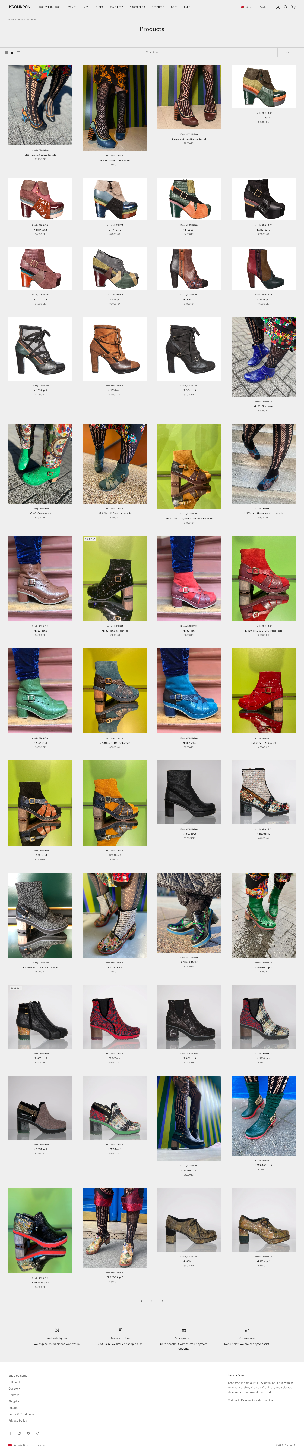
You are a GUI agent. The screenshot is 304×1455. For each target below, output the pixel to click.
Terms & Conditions (21, 1414)
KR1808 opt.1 (40, 1149)
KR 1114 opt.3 (114, 230)
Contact (13, 1395)
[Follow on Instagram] (19, 1433)
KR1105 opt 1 (189, 230)
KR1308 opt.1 (189, 299)
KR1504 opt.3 (189, 390)
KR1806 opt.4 (263, 1058)
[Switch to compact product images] (18, 52)
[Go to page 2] (162, 1301)
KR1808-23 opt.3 (40, 1282)
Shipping (14, 1401)
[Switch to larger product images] (6, 52)
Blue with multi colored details (115, 160)
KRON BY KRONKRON (49, 7)
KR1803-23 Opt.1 (114, 967)
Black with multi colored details (40, 155)
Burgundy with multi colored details (189, 139)
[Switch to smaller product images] (12, 52)
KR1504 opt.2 (115, 390)
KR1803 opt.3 (263, 833)
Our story (14, 1388)
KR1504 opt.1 (40, 390)
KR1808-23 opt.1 (189, 1170)
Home (11, 19)
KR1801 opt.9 (114, 855)
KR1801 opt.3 (189, 630)
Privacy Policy (17, 1420)
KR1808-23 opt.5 (114, 1277)
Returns (13, 1407)
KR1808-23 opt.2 (263, 1165)
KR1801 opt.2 (40, 630)
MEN (86, 7)
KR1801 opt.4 (40, 743)
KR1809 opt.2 (263, 1261)
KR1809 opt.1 (189, 1261)
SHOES (99, 7)
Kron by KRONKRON (40, 150)
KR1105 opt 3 (40, 299)
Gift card (14, 1382)
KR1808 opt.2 (115, 1149)
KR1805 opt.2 (40, 1058)
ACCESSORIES (137, 7)
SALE (187, 7)
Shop (20, 19)
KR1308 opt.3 (263, 299)
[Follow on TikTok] (37, 1433)
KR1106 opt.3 (114, 299)
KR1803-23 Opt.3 (263, 967)
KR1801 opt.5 (189, 743)
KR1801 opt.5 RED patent (263, 743)
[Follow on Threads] (28, 1433)
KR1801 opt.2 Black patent (115, 630)
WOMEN (72, 7)
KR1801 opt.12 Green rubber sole (115, 513)
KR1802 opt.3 (189, 833)
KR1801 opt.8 (40, 855)
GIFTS (174, 7)
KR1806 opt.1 (114, 1058)
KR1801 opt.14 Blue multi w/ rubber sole (263, 513)
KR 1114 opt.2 (40, 230)
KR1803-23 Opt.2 (189, 962)
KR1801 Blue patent (263, 406)
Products (31, 19)
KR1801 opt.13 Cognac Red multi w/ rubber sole (189, 518)
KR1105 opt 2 (263, 230)
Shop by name (17, 1375)
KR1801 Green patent (40, 513)
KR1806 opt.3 (189, 1058)
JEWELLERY (116, 7)
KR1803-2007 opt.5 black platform (40, 967)
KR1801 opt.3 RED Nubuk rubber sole (263, 630)
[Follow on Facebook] (10, 1433)
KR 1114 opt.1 (263, 117)
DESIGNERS (158, 7)
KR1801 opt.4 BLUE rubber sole (114, 743)
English (263, 7)
